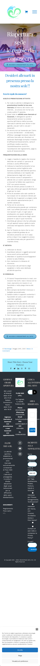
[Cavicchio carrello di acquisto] (26, 11)
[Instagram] (20, 454)
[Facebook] (20, 443)
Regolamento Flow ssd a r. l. (8, 511)
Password (33, 420)
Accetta (20, 650)
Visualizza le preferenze (20, 661)
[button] (37, 629)
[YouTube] (20, 448)
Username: (33, 411)
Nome (30, 454)
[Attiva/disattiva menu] (34, 11)
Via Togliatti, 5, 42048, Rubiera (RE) (20, 401)
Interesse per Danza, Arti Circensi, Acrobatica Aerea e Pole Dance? (32, 513)
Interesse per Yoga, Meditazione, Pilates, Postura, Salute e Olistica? (32, 483)
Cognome (31, 461)
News (28, 349)
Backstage (7, 349)
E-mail (31, 541)
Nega (20, 655)
